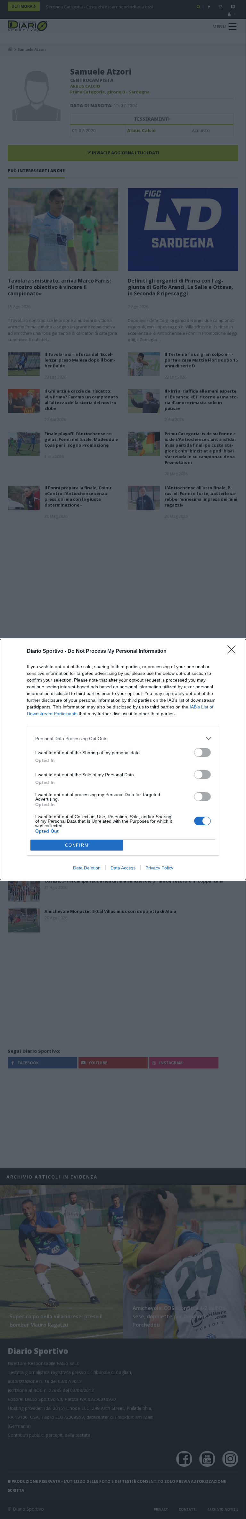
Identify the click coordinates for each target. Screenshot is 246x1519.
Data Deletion (87, 867)
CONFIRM (77, 845)
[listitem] (123, 738)
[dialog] (123, 759)
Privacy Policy (159, 867)
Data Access (123, 867)
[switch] (202, 752)
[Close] (233, 651)
